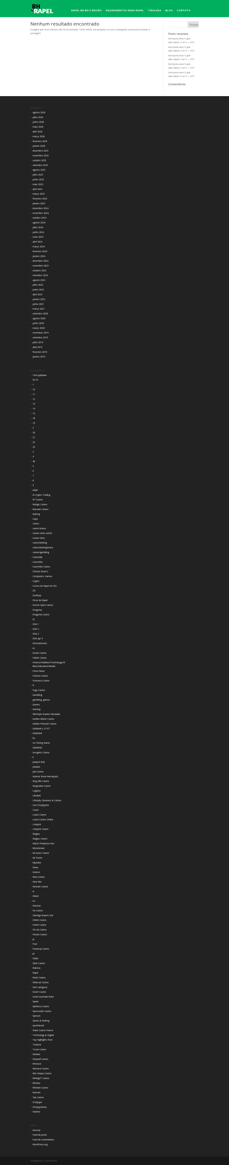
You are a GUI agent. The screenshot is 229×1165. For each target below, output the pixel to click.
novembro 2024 (41, 213)
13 (34, 403)
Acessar (37, 1130)
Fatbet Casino (40, 657)
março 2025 (39, 193)
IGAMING (37, 747)
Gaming (36, 709)
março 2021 (39, 308)
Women (37, 1092)
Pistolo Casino (40, 934)
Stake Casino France (43, 1030)
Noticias (37, 905)
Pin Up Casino (40, 929)
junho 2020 (38, 323)
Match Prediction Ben (43, 843)
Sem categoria (40, 987)
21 (34, 437)
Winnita (36, 1082)
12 (34, 399)
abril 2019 (37, 347)
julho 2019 (38, 342)
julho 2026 (38, 117)
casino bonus (39, 528)
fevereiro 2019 (40, 351)
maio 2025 (38, 184)
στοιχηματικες (40, 1106)
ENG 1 (36, 624)
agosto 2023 (39, 280)
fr (33, 685)
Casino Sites (39, 537)
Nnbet (36, 896)
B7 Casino (38, 499)
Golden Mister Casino (43, 718)
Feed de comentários (43, 1139)
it (33, 757)
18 (34, 418)
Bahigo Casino (40, 504)
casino (36, 523)
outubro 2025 (39, 160)
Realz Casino (39, 977)
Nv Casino (38, 910)
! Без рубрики (40, 375)
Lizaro (36, 809)
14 (34, 408)
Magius (36, 833)
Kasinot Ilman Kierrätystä (45, 776)
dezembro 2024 (40, 208)
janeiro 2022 (39, 299)
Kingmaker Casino (42, 785)
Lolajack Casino (40, 828)
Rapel (35, 972)
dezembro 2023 (40, 260)
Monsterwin (39, 848)
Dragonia (37, 609)
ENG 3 (36, 633)
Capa (35, 518)
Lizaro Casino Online (43, 819)
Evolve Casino (40, 652)
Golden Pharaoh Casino (44, 723)
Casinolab (37, 557)
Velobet (36, 1054)
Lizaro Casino (39, 814)
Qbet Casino (39, 963)
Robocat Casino (41, 982)
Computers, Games (42, 576)
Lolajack (37, 824)
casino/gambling (41, 552)
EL (34, 619)
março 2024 (39, 246)
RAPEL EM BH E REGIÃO (86, 10)
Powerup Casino (41, 948)
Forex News (39, 670)
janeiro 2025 (39, 203)
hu (34, 737)
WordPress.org (40, 1144)
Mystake (37, 862)
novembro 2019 (41, 332)
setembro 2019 (40, 337)
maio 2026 (38, 126)
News (35, 867)
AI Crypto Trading (41, 494)
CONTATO (184, 10)
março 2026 (39, 136)
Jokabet (36, 766)
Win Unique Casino (42, 1073)
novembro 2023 (41, 265)
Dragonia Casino (41, 614)
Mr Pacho (37, 857)
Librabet (37, 795)
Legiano (37, 790)
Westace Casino (41, 1068)
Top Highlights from (43, 1039)
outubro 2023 (39, 270)
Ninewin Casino (40, 886)
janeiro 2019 (39, 356)
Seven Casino (39, 991)
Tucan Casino (39, 1049)
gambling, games (41, 699)
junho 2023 (38, 289)
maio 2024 (38, 236)
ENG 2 (36, 628)
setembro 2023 (40, 275)
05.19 (35, 379)
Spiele (35, 1001)
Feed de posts (40, 1134)
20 (34, 432)
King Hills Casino (41, 781)
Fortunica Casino (41, 680)
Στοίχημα (37, 1102)
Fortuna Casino (40, 675)
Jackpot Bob (39, 761)
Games (36, 704)
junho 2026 (38, 121)
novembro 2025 (41, 155)
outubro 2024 (39, 217)
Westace (37, 1063)
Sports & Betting (41, 1020)
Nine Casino (39, 876)
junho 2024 (38, 232)
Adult (35, 490)
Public (35, 958)
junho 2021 (38, 304)
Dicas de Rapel (40, 600)
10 (34, 389)
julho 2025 (38, 174)
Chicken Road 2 (40, 571)
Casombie (38, 561)
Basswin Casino (40, 509)
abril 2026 (37, 131)
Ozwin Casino (39, 924)
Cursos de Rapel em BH (45, 585)
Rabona (36, 967)
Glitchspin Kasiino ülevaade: (46, 714)
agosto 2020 (39, 318)
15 (34, 413)
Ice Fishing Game (41, 742)
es (34, 648)
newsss (36, 872)
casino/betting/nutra (43, 547)
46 (34, 461)
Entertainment (40, 643)
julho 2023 (38, 284)
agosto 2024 (39, 222)
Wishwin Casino (40, 1087)
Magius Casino (40, 838)
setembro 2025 (40, 165)
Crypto (36, 581)
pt (34, 953)
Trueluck (37, 1044)
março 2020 (39, 327)
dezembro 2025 (40, 150)
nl (33, 891)
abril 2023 (37, 294)
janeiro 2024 (39, 256)
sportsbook (38, 1025)
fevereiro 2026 (40, 141)
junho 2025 (38, 179)
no (34, 900)
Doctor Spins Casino (43, 604)
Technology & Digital (43, 1035)
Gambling (37, 694)
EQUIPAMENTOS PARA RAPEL (125, 10)
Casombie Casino (41, 566)
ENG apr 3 (38, 638)
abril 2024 (37, 241)
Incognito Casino (41, 752)
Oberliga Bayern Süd (43, 915)
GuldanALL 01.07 (41, 728)
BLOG (169, 10)
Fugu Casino (39, 690)
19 (34, 423)
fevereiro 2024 (40, 251)
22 (34, 442)
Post (35, 943)
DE (34, 590)
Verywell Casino (40, 1059)
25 (34, 446)
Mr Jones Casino (41, 852)
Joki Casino (38, 771)
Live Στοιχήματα (41, 805)
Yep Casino (38, 1097)
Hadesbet (37, 733)
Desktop (37, 595)
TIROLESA (154, 10)
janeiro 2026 (39, 145)
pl (33, 939)
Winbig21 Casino (41, 1078)
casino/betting (40, 542)
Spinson (37, 1015)
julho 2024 (38, 227)
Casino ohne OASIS (42, 533)
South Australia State (43, 996)
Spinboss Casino (41, 1006)
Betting (36, 514)
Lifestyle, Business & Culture (47, 800)
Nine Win (37, 881)
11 (34, 394)
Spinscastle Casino (42, 1011)
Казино (36, 1111)
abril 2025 (37, 189)
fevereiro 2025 (40, 198)
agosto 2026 (39, 112)
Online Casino (39, 919)
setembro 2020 (40, 313)
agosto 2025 (39, 169)
